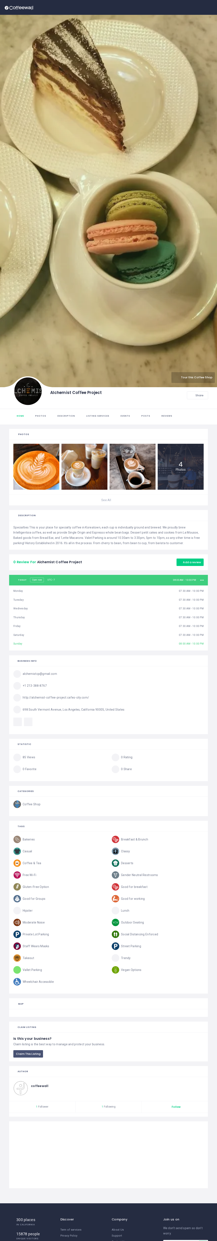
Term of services (70, 1229)
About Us (118, 1229)
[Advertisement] (108, 1154)
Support (117, 1235)
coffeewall (39, 1086)
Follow (176, 1107)
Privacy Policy (69, 1235)
